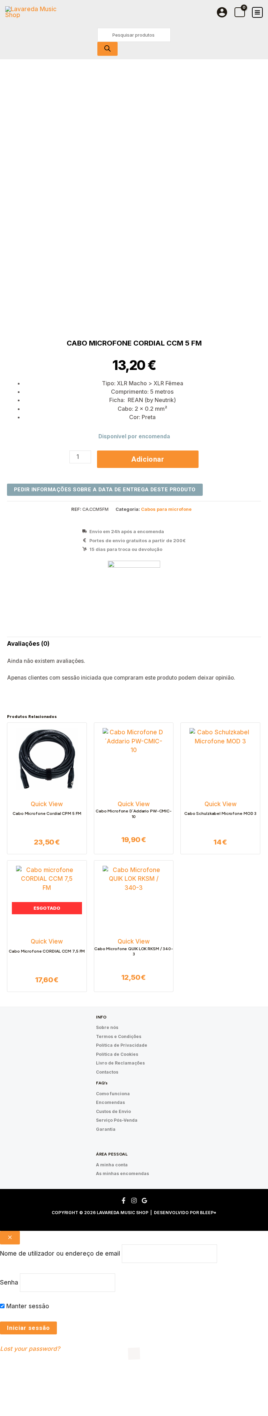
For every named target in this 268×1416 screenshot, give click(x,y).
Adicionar (147, 459)
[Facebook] (123, 1200)
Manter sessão (27, 1306)
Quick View (47, 804)
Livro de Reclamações (120, 1063)
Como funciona (113, 1093)
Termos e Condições (118, 1036)
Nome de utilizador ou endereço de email (60, 1253)
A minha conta (112, 1164)
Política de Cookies (117, 1054)
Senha (9, 1282)
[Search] (107, 49)
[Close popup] (10, 1237)
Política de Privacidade (121, 1045)
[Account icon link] (222, 12)
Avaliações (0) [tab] (28, 643)
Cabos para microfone (166, 509)
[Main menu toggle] (257, 12)
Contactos (107, 1072)
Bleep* (208, 1212)
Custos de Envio (113, 1111)
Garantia (106, 1129)
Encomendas (110, 1102)
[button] (29, 1384)
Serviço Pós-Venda (116, 1120)
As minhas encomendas (122, 1173)
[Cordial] (134, 587)
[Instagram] (134, 1200)
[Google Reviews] (144, 1200)
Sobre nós (107, 1027)
